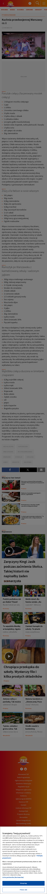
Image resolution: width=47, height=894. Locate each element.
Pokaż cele (23, 890)
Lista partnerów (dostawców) (13, 877)
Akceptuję (23, 883)
